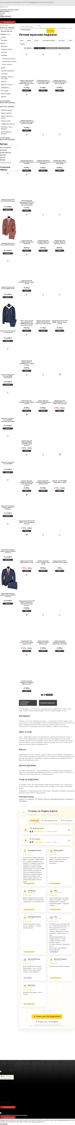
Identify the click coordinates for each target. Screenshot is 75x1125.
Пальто (3, 34)
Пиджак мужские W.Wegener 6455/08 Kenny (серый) (43, 402)
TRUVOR (40, 799)
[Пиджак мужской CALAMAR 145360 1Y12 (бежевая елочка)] (59, 214)
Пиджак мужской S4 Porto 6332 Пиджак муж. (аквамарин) (59, 162)
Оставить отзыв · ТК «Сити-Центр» (48, 1021)
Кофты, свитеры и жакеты (7, 117)
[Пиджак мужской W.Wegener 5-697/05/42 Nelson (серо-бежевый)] (59, 614)
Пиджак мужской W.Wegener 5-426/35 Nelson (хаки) (43, 642)
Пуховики (4, 40)
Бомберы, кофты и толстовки (7, 77)
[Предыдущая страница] (44, 1010)
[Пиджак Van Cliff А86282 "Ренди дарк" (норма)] (59, 454)
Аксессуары (4, 90)
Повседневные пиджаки (9, 61)
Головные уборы (6, 49)
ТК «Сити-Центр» (33, 2)
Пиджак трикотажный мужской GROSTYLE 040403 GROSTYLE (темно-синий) (26, 83)
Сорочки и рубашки (7, 71)
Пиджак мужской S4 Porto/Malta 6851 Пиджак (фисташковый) (59, 82)
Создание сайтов (5, 1122)
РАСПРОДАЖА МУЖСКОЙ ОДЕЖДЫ (7, 101)
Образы (3, 96)
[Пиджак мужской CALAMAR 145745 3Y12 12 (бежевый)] (26, 214)
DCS (26, 799)
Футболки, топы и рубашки (7, 128)
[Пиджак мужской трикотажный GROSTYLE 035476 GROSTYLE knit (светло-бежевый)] (26, 174)
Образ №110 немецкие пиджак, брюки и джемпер (8, 507)
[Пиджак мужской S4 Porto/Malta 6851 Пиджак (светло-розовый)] (26, 94)
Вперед (49, 695)
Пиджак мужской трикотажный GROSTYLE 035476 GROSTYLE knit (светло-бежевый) (26, 203)
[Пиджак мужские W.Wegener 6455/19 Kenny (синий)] (26, 374)
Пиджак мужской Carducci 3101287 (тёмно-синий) (43, 562)
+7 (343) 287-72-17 (5, 1103)
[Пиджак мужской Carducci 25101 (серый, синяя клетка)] (26, 614)
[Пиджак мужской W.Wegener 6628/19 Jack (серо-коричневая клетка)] (26, 454)
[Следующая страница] (49, 1010)
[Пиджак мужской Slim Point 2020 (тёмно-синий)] (59, 534)
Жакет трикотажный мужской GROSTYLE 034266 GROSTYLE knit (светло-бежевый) (26, 323)
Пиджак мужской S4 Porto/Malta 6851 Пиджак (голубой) (26, 162)
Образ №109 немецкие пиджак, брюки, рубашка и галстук (7, 551)
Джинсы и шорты (6, 84)
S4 (36, 799)
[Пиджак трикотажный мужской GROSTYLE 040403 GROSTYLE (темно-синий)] (26, 54)
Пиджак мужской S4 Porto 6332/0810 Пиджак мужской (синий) (43, 82)
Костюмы (4, 52)
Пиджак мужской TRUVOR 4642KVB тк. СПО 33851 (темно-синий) (59, 402)
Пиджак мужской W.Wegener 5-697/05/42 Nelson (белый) (26, 682)
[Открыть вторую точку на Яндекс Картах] (69, 840)
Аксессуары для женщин (6, 132)
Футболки (4, 74)
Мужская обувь (6, 93)
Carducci (21, 799)
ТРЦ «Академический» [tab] (50, 820)
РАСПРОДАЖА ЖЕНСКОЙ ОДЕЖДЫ (7, 138)
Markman (31, 799)
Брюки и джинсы (6, 113)
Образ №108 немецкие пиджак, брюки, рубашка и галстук (7, 595)
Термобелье (5, 87)
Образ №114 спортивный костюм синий (7, 331)
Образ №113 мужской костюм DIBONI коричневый (7, 376)
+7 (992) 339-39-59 (5, 1101)
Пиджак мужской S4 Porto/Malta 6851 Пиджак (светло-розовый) (26, 122)
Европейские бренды (57, 799)
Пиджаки (4, 55)
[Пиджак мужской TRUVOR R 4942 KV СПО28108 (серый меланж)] (26, 414)
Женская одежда (7, 106)
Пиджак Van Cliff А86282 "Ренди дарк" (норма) (59, 481)
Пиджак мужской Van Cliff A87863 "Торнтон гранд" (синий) (59, 322)
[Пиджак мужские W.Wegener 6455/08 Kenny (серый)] (43, 374)
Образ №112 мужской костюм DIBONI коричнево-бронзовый (8, 420)
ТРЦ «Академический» (21, 1066)
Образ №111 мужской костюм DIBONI (7, 462)
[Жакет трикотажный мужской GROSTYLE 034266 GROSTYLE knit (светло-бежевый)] (26, 294)
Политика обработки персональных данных (13, 1115)
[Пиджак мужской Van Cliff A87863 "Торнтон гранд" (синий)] (59, 294)
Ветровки (4, 46)
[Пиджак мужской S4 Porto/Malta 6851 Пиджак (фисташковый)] (59, 54)
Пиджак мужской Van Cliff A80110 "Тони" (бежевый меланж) (26, 522)
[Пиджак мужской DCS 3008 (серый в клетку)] (26, 534)
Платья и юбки (6, 121)
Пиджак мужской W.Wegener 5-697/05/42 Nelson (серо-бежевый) (59, 642)
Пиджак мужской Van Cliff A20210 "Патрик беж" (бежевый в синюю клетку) (26, 603)
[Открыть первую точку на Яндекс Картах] (69, 830)
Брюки (3, 68)
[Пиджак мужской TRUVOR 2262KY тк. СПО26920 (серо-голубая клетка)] (26, 334)
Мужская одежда (7, 28)
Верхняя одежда (6, 31)
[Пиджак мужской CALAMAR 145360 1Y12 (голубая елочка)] (43, 214)
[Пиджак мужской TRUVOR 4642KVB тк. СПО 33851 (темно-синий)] (59, 374)
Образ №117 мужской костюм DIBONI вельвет (8, 200)
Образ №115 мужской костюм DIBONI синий (7, 287)
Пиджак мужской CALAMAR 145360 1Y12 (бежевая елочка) (59, 242)
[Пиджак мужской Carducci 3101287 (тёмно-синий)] (43, 534)
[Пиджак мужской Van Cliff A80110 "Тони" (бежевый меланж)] (26, 494)
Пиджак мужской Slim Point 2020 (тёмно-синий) (59, 561)
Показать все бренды (5, 162)
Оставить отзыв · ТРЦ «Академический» (48, 1016)
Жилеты (3, 81)
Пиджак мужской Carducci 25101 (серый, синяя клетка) (27, 642)
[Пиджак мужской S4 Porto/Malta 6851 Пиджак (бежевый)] (43, 134)
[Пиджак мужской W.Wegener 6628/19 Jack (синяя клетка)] (43, 454)
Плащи (3, 37)
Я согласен (4, 1124)
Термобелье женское (8, 124)
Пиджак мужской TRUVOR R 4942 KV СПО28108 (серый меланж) (26, 443)
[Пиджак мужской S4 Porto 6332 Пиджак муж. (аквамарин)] (59, 134)
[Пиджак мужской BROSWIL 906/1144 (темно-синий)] (26, 254)
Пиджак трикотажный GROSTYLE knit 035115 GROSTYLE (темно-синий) (43, 322)
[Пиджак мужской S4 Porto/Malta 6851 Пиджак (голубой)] (26, 134)
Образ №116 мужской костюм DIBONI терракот (7, 244)
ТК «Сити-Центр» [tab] (68, 820)
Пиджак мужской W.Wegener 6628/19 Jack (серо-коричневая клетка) (27, 483)
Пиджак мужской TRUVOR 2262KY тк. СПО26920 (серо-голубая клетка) (26, 363)
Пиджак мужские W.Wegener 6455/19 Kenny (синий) (26, 402)
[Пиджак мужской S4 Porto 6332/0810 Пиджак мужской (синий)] (43, 54)
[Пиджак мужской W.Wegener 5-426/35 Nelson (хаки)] (43, 614)
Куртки (3, 43)
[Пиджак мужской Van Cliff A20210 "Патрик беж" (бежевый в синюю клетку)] (26, 574)
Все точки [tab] (35, 820)
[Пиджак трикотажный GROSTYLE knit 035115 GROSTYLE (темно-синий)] (43, 294)
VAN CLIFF (46, 799)
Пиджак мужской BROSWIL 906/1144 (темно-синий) (26, 282)
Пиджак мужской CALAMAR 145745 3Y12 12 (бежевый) (27, 242)
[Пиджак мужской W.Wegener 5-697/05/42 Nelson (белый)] (26, 655)
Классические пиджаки (9, 58)
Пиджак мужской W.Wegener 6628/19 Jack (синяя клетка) (43, 482)
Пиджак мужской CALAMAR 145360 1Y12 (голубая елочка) (43, 242)
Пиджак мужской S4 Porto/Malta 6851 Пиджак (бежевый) (43, 162)
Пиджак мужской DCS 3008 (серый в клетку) (26, 561)
